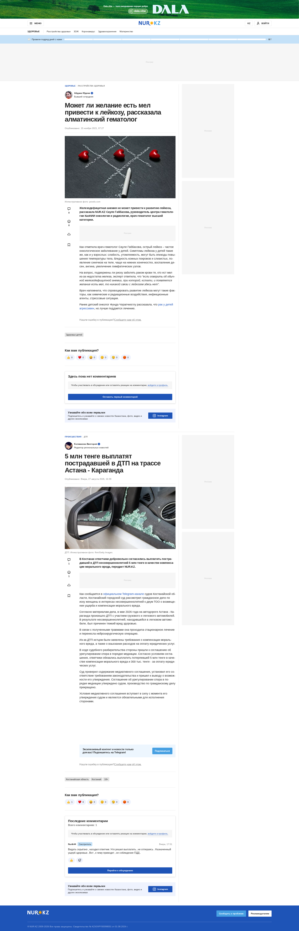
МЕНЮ (37, 23)
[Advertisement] (149, 61)
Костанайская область (77, 779)
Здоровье (33, 31)
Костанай (96, 779)
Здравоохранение (107, 31)
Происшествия (73, 437)
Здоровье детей (74, 334)
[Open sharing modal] (69, 234)
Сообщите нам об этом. (127, 320)
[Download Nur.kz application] (149, 9)
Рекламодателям (260, 913)
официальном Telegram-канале (123, 594)
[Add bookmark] (69, 244)
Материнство (126, 31)
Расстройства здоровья (59, 31)
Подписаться (162, 751)
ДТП (86, 437)
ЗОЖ (76, 31)
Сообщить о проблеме (231, 913)
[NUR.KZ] (149, 23)
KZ (248, 23)
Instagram (162, 415)
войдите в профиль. (158, 385)
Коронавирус (88, 31)
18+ (106, 779)
